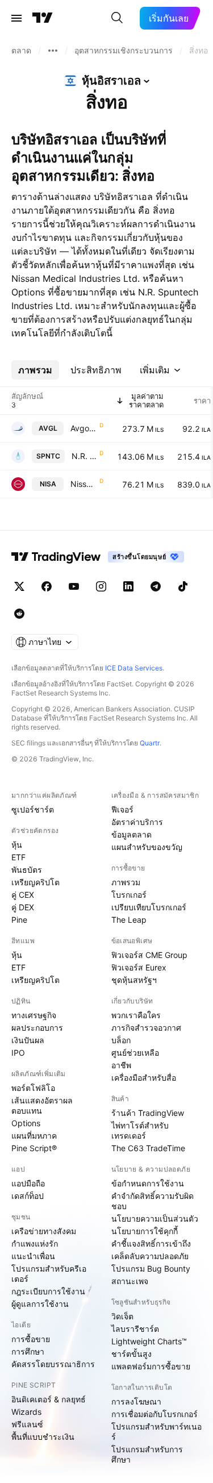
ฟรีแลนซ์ (27, 1424)
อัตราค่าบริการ (137, 822)
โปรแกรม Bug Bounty (150, 1268)
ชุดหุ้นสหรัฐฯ (134, 980)
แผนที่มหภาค (34, 1135)
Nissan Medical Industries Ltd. (83, 484)
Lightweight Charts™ (149, 1341)
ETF (18, 857)
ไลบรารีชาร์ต (135, 1329)
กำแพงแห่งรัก (34, 1243)
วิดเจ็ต (122, 1316)
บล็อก (121, 1040)
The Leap (129, 919)
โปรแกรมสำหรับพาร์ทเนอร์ (156, 1432)
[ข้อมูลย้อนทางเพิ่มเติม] (53, 50)
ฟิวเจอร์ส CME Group (149, 955)
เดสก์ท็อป (27, 1196)
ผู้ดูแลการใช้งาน (40, 1304)
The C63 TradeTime (148, 1148)
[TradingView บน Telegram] (156, 586)
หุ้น (16, 844)
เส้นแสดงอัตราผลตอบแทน (42, 1105)
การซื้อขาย (30, 1339)
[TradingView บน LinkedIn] (128, 586)
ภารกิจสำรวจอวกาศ (146, 1027)
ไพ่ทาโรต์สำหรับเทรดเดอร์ (140, 1130)
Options (25, 1123)
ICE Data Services (133, 668)
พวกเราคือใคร (136, 1015)
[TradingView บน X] (19, 586)
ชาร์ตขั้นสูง (131, 1354)
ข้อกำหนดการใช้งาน (147, 1183)
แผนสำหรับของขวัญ (146, 847)
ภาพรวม (125, 882)
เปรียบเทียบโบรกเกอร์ (148, 907)
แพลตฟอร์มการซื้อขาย (150, 1366)
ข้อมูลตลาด (131, 834)
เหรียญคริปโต (35, 882)
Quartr (150, 743)
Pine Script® (34, 1148)
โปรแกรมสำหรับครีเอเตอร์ (48, 1274)
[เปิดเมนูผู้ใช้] (16, 18)
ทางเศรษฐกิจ (33, 1015)
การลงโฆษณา (136, 1401)
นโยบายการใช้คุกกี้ (144, 1231)
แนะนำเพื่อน (33, 1256)
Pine (19, 919)
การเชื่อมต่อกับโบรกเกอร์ (154, 1414)
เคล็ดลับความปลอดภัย (150, 1256)
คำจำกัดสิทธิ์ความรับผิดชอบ (152, 1201)
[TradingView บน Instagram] (101, 586)
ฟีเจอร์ (122, 809)
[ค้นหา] (117, 18)
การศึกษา (27, 1351)
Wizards (26, 1412)
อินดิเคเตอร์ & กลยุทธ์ (48, 1399)
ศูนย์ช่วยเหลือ (135, 1052)
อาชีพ (121, 1065)
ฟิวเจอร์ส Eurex (138, 967)
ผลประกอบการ (37, 1027)
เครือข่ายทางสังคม (43, 1231)
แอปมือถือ (28, 1183)
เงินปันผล (27, 1040)
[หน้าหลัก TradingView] (42, 18)
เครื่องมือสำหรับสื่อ (143, 1077)
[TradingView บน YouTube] (74, 586)
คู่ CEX (22, 894)
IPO (18, 1052)
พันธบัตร (26, 869)
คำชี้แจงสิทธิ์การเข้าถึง (151, 1243)
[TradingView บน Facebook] (47, 586)
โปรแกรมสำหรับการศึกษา (147, 1454)
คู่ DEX (22, 907)
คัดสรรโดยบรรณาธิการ (53, 1364)
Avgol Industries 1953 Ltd (83, 428)
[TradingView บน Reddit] (19, 614)
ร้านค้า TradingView (147, 1113)
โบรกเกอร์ (129, 894)
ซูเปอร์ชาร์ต (32, 809)
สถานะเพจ (129, 1281)
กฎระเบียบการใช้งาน (48, 1291)
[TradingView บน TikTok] (183, 586)
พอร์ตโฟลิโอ (33, 1088)
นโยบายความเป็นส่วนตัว (154, 1218)
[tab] (35, 370)
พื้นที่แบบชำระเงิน (42, 1437)
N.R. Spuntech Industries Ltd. (84, 456)
